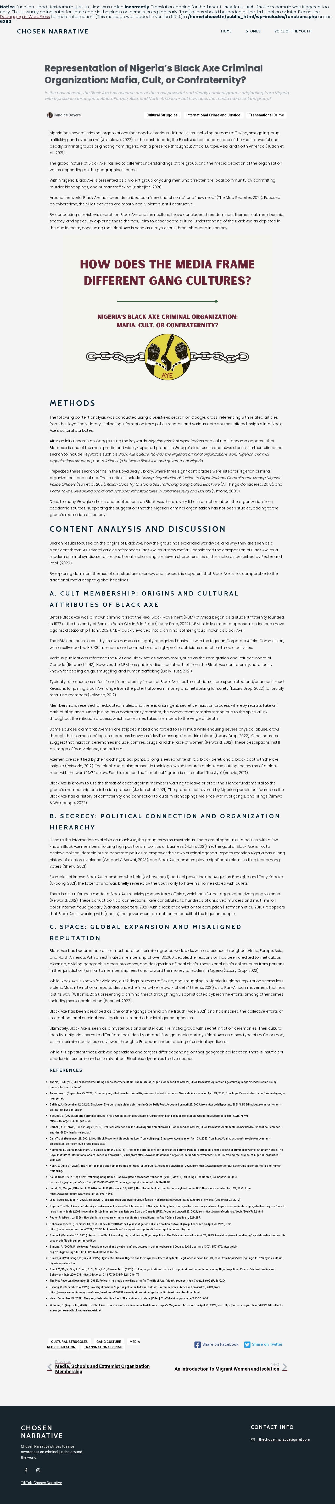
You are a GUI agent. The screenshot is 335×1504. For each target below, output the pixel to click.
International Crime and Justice (213, 115)
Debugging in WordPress (25, 17)
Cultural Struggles (162, 115)
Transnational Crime (266, 115)
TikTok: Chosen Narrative (41, 1483)
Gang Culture (109, 1342)
